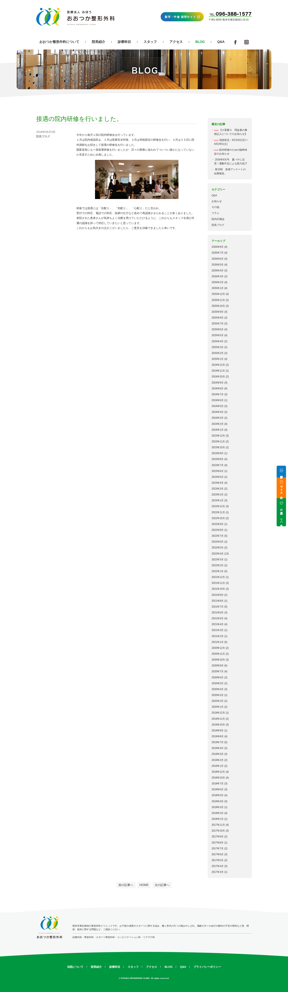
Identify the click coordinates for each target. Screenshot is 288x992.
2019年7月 (218, 742)
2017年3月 (218, 872)
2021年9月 (218, 595)
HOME (144, 885)
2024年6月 (218, 400)
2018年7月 (218, 783)
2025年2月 (218, 353)
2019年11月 (218, 718)
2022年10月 (218, 518)
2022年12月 (218, 506)
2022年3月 (218, 559)
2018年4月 (218, 801)
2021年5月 (218, 618)
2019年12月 (218, 712)
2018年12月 (218, 772)
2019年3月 (218, 754)
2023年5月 (218, 477)
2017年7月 (218, 848)
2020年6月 (218, 677)
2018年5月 (218, 795)
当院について (75, 966)
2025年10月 (218, 306)
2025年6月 (218, 329)
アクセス (176, 42)
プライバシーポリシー (207, 966)
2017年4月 (218, 866)
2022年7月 (218, 536)
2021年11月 (218, 583)
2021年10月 (218, 589)
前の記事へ (126, 885)
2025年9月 (218, 312)
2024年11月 (218, 370)
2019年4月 (218, 748)
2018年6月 (218, 789)
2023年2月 (218, 494)
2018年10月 (218, 777)
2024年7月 (218, 394)
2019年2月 (218, 760)
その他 (215, 207)
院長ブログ (218, 225)
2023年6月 (218, 471)
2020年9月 (218, 665)
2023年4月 (218, 483)
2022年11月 (218, 512)
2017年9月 (218, 836)
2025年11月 (218, 300)
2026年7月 (218, 252)
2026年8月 (218, 247)
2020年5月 (218, 683)
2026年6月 (218, 258)
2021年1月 (218, 642)
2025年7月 (218, 323)
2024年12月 (218, 365)
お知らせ (217, 201)
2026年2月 (218, 282)
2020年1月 (218, 707)
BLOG (169, 966)
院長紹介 (98, 42)
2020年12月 (218, 648)
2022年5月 (218, 547)
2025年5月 (218, 335)
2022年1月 (218, 571)
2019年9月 (218, 730)
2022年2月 (218, 565)
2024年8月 (218, 388)
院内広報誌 (218, 219)
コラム (215, 213)
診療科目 (124, 42)
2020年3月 (218, 695)
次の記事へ (162, 885)
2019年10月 (218, 724)
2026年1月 (218, 288)
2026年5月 (218, 264)
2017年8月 (218, 842)
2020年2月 (218, 701)
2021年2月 (218, 636)
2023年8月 (218, 459)
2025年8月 (218, 317)
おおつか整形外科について (59, 42)
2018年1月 (218, 819)
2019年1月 (218, 766)
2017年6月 (218, 854)
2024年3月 (218, 418)
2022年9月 (218, 524)
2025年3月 (218, 347)
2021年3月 (218, 630)
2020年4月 (218, 689)
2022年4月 (218, 553)
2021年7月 (218, 606)
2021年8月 (218, 601)
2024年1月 (218, 429)
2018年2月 (218, 813)
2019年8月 (218, 736)
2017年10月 (218, 830)
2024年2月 (218, 424)
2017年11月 (218, 825)
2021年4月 (218, 624)
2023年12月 (218, 435)
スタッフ (150, 42)
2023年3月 (218, 488)
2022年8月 (218, 530)
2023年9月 (218, 453)
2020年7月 (218, 671)
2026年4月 (218, 270)
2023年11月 (218, 441)
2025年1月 (218, 359)
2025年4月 (218, 341)
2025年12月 (218, 294)
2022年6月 (218, 541)
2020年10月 (218, 659)
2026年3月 (218, 276)
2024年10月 (218, 376)
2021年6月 (218, 612)
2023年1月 (218, 500)
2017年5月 (218, 860)
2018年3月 (218, 807)
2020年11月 (218, 654)
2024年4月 (218, 412)
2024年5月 (218, 406)
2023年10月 (218, 447)
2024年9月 (218, 382)
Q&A (221, 42)
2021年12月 (218, 577)
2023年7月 (218, 465)
